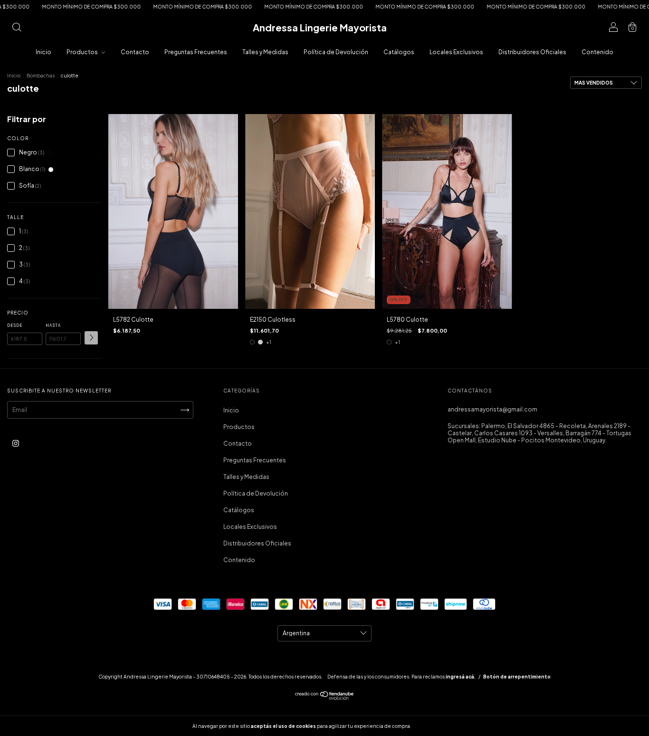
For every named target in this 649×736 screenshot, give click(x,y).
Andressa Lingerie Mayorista (320, 27)
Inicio (43, 52)
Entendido (438, 726)
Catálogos (398, 52)
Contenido (597, 52)
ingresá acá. (461, 676)
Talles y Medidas (265, 52)
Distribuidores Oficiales (532, 52)
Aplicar (91, 338)
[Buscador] (16, 28)
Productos (83, 52)
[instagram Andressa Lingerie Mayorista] (15, 443)
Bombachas (41, 75)
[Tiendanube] (324, 697)
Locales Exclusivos (456, 52)
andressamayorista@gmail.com (492, 409)
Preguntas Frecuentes (195, 52)
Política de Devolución (336, 52)
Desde (14, 325)
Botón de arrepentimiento (517, 676)
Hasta (53, 325)
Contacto (135, 52)
